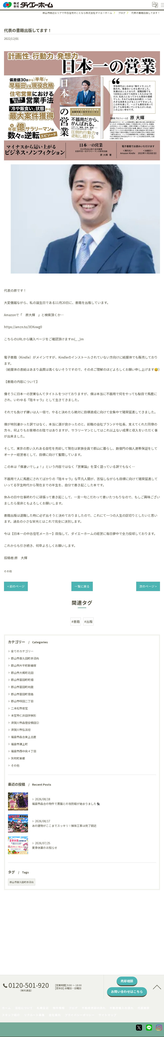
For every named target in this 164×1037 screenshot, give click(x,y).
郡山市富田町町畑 (22, 680)
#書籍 (75, 621)
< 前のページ (16, 586)
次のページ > (148, 586)
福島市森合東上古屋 (23, 737)
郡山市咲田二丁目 (22, 701)
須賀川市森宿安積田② (25, 723)
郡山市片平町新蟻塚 (23, 665)
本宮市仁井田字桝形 (23, 715)
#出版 (88, 621)
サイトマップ (108, 1015)
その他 (8, 571)
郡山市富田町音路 (22, 694)
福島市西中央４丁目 (23, 751)
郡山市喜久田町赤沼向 (25, 658)
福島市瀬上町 (19, 744)
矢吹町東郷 (18, 758)
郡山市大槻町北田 (22, 673)
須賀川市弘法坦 (21, 730)
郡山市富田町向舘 (22, 687)
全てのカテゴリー (22, 651)
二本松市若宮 (19, 708)
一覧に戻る (82, 586)
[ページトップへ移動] (157, 987)
